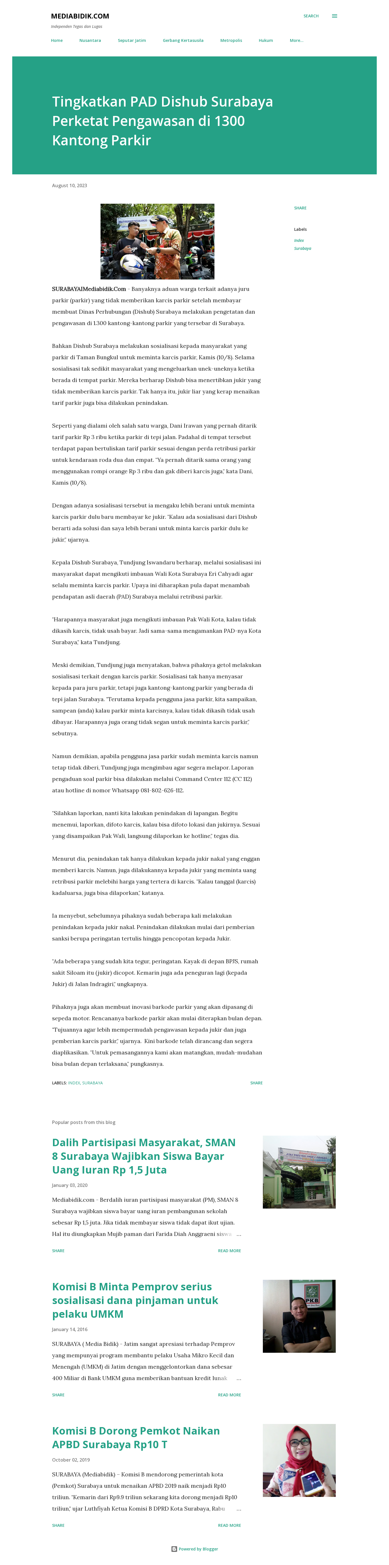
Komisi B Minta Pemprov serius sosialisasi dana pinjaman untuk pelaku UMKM (135, 1300)
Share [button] (300, 208)
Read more (229, 1250)
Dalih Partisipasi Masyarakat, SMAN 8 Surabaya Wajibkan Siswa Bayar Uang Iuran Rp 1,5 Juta (144, 1156)
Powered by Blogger (198, 1549)
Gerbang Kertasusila (183, 40)
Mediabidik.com (80, 16)
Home (57, 40)
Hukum (266, 40)
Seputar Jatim (132, 40)
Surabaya (302, 248)
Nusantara (90, 40)
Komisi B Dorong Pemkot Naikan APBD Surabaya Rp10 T (136, 1437)
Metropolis (231, 40)
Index (299, 240)
